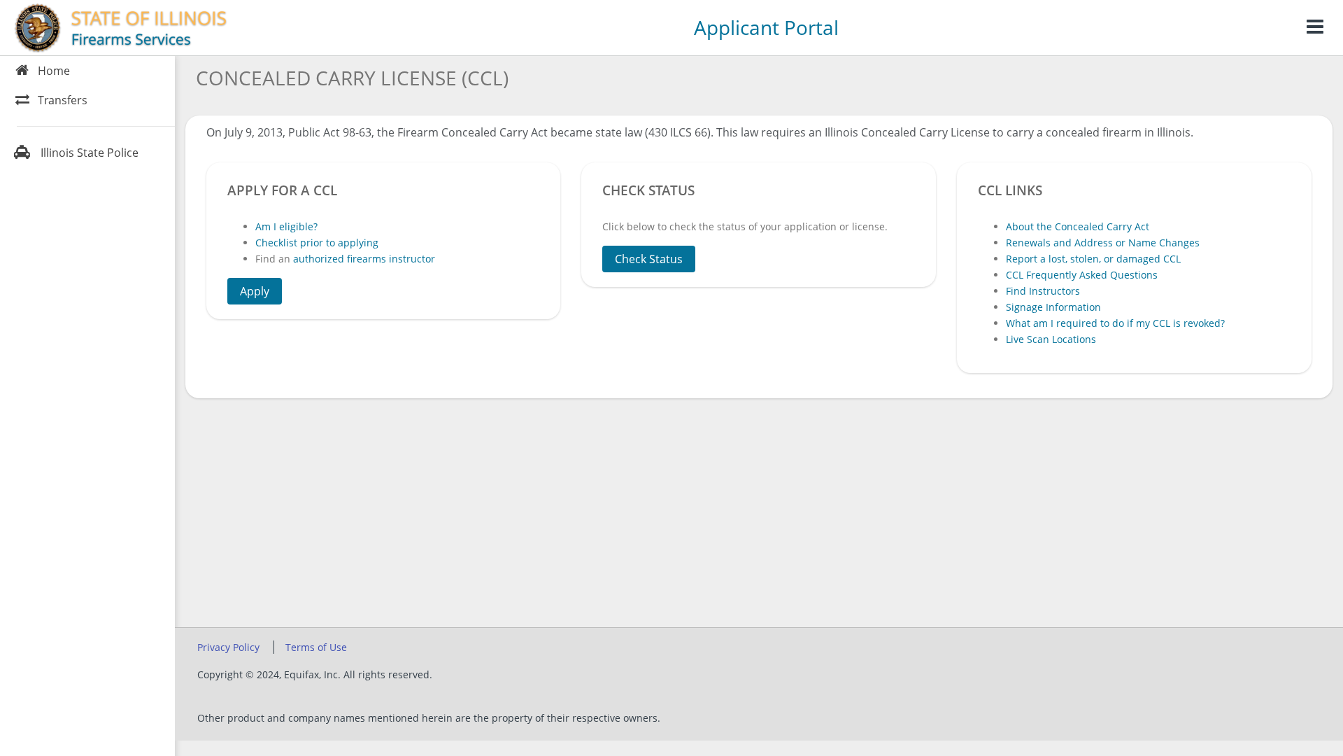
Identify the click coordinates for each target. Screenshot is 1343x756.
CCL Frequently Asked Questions (1082, 274)
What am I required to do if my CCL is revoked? (1115, 323)
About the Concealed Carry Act (1077, 226)
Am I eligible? (286, 226)
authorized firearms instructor (364, 258)
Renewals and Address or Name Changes (1103, 242)
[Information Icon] (1315, 27)
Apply (254, 291)
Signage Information (1053, 307)
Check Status (649, 259)
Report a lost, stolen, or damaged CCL (1093, 258)
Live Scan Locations (1051, 339)
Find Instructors (1043, 291)
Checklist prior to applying (316, 242)
